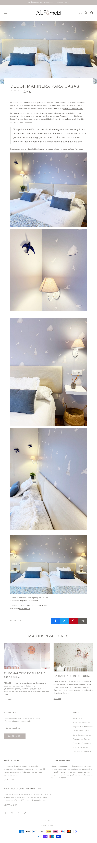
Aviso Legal (78, 718)
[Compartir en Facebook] (55, 620)
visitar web (42, 605)
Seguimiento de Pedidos (83, 726)
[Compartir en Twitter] (64, 620)
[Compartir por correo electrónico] (82, 620)
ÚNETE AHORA (10, 805)
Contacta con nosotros (82, 751)
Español (47, 820)
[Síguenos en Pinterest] (18, 813)
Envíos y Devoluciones (82, 731)
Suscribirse (15, 736)
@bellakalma (24, 608)
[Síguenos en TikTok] (25, 813)
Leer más (8, 699)
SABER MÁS (9, 780)
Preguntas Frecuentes (82, 743)
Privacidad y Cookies (81, 722)
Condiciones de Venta (82, 735)
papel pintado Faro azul (73, 108)
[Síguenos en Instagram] (12, 813)
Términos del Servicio (82, 739)
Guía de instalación (81, 747)
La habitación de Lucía (72, 676)
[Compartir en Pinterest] (73, 620)
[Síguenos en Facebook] (5, 813)
